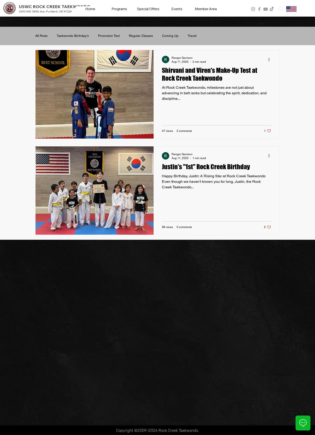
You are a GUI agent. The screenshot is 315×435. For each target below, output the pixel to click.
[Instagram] (253, 9)
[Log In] (280, 9)
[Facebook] (259, 9)
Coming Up (170, 36)
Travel (192, 36)
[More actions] (270, 59)
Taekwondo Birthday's (73, 36)
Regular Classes (141, 36)
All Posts (41, 36)
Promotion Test (109, 36)
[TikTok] (271, 9)
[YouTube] (265, 9)
